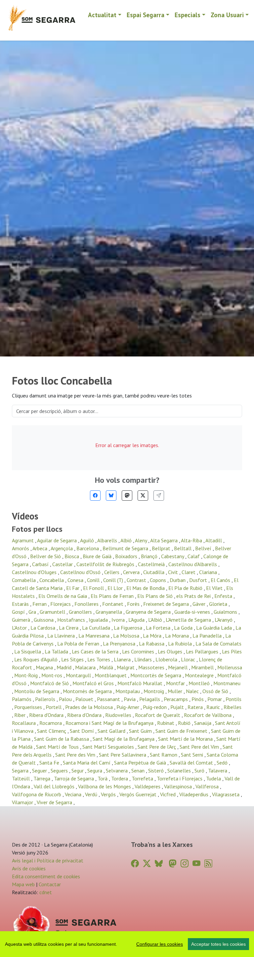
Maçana (45, 667)
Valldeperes (148, 786)
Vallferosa (207, 786)
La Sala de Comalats (218, 643)
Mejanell (178, 667)
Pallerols (46, 699)
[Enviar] (158, 495)
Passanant (109, 699)
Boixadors (127, 556)
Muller (176, 691)
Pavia (130, 699)
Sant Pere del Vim (200, 746)
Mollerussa (229, 667)
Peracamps (176, 699)
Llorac (188, 659)
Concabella (52, 580)
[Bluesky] (111, 495)
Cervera (132, 572)
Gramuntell (53, 611)
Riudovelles (119, 715)
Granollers (81, 611)
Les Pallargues (203, 651)
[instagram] (185, 863)
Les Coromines (138, 651)
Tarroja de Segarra (74, 778)
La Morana (177, 635)
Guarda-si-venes (192, 611)
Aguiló (87, 540)
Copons (158, 580)
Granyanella (109, 611)
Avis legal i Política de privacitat (47, 860)
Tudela (214, 778)
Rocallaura (24, 723)
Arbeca (40, 548)
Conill (94, 580)
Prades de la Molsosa (89, 707)
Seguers (60, 770)
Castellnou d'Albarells (193, 564)
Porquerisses (28, 707)
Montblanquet (111, 675)
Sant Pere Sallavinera (123, 754)
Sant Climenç (52, 731)
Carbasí (41, 564)
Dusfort (198, 580)
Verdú (92, 794)
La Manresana (94, 635)
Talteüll (21, 778)
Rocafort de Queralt (158, 715)
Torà (103, 778)
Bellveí (204, 548)
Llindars (143, 659)
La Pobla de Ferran (79, 643)
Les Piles (232, 651)
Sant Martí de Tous (58, 746)
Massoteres (152, 667)
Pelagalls (150, 699)
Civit (173, 572)
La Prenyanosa (120, 643)
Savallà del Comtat (192, 762)
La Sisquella (28, 651)
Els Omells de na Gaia (63, 596)
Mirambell (203, 667)
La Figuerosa (129, 627)
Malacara (86, 667)
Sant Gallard (112, 731)
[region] (127, 944)
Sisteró (156, 770)
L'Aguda (137, 619)
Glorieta (219, 604)
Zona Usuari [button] (227, 15)
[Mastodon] (127, 495)
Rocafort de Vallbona (208, 715)
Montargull (79, 675)
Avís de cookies (29, 868)
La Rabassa (152, 643)
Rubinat (166, 723)
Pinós (198, 699)
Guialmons (226, 611)
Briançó (150, 556)
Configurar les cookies (159, 944)
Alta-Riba (192, 540)
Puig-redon (155, 707)
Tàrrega (42, 778)
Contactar (50, 884)
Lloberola (167, 659)
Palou (66, 699)
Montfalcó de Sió (50, 683)
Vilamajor (23, 802)
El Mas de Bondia (146, 588)
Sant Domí (82, 731)
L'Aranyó (224, 619)
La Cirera (69, 627)
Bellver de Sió (46, 556)
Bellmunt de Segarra (126, 548)
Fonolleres (87, 604)
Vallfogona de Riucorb (37, 794)
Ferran (40, 604)
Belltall (183, 548)
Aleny (141, 540)
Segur (78, 770)
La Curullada (96, 627)
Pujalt (177, 707)
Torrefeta (143, 778)
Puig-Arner (128, 707)
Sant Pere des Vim (76, 754)
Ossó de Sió (216, 691)
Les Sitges (73, 659)
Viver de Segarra (55, 802)
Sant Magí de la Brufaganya (124, 738)
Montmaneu (226, 683)
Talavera (218, 770)
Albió (126, 540)
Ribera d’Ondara (85, 715)
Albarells (107, 540)
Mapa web (23, 884)
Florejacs (61, 604)
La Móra (153, 635)
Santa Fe (50, 762)
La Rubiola (180, 643)
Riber (20, 715)
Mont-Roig (26, 675)
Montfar (176, 683)
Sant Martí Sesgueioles (108, 746)
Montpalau (128, 691)
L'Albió (155, 619)
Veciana (74, 794)
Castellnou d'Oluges (35, 572)
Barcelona (88, 548)
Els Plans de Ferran (113, 596)
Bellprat (162, 548)
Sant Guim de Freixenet (182, 731)
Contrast (137, 580)
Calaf (194, 556)
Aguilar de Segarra (57, 540)
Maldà (106, 667)
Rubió (185, 723)
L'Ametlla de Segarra (189, 619)
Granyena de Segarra (149, 611)
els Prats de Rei (194, 596)
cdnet (45, 892)
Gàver (199, 604)
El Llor (115, 588)
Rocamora (51, 723)
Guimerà (21, 619)
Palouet (85, 699)
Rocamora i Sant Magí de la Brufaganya (110, 723)
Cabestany (173, 556)
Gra (32, 611)
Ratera (196, 707)
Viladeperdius (194, 794)
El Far (73, 588)
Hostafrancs (71, 619)
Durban (178, 580)
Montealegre (200, 675)
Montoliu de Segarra (37, 691)
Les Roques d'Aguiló (36, 659)
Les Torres (99, 659)
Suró (200, 770)
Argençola (62, 548)
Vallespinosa (178, 786)
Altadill (214, 540)
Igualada (99, 619)
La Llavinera (61, 635)
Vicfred (168, 794)
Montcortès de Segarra (156, 675)
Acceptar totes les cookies (218, 944)
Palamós (22, 699)
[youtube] (196, 863)
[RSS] (208, 863)
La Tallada (57, 651)
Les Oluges (171, 651)
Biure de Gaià (98, 556)
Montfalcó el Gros (93, 683)
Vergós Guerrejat (138, 794)
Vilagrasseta (226, 794)
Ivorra (118, 619)
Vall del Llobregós (55, 786)
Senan (138, 770)
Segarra (21, 770)
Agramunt (23, 540)
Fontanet (113, 604)
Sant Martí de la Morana (186, 738)
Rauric (213, 707)
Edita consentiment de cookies (46, 876)
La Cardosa (43, 627)
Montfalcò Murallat (140, 683)
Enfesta (223, 596)
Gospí (19, 611)
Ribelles (232, 707)
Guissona (44, 619)
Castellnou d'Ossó (81, 572)
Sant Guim (141, 731)
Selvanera (117, 770)
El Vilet (215, 588)
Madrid (65, 667)
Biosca (72, 556)
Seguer (40, 770)
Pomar (215, 699)
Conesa (76, 580)
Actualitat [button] (102, 15)
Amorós (21, 548)
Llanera (123, 659)
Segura (95, 770)
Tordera (120, 778)
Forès (134, 604)
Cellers (112, 572)
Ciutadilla (154, 572)
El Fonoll (94, 588)
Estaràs (21, 604)
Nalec (193, 691)
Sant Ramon (164, 754)
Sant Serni (192, 754)
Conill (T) (113, 580)
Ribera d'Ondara (47, 715)
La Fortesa (159, 627)
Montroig (154, 691)
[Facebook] (95, 495)
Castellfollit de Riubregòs (106, 564)
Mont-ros (52, 675)
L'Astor (20, 627)
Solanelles (179, 770)
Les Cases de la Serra (96, 651)
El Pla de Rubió (186, 588)
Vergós (109, 794)
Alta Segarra (164, 540)
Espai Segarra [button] (145, 15)
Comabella (24, 580)
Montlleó (200, 683)
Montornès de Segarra (88, 691)
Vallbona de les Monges (105, 786)
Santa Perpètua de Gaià (140, 762)
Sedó (223, 762)
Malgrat (126, 667)
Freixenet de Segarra (166, 604)
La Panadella (207, 635)
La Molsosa (127, 635)
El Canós (221, 580)
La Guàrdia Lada (214, 627)
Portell (54, 707)
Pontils (233, 699)
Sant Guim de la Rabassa (62, 738)
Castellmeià (152, 564)
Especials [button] (187, 15)
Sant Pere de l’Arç (157, 746)
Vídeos (25, 516)
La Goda (184, 627)
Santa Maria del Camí (87, 762)
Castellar (63, 564)
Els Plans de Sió (155, 596)
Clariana (208, 572)
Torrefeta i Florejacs (180, 778)
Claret (189, 572)
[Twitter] (143, 495)
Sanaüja (203, 723)
